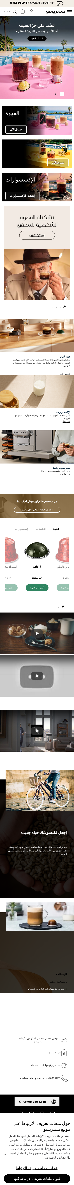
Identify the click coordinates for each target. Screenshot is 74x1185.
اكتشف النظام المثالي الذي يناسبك (37, 509)
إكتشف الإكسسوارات (22, 195)
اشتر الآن (66, 421)
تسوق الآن (16, 129)
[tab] (56, 529)
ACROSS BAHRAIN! (32, 2)
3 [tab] (57, 306)
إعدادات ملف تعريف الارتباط (37, 1168)
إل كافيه (37, 566)
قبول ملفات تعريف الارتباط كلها (37, 1179)
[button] (6, 11)
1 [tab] (62, 94)
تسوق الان (58, 162)
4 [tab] (54, 306)
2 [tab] (55, 94)
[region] (37, 1149)
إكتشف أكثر (65, 374)
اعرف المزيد (64, 474)
